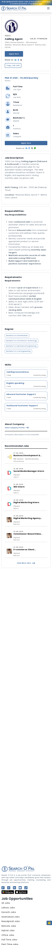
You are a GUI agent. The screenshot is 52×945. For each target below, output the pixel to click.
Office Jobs (7, 935)
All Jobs (5, 903)
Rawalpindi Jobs (10, 921)
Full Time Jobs (9, 939)
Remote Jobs (8, 926)
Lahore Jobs (8, 907)
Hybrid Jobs (8, 930)
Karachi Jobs (8, 912)
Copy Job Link (13, 65)
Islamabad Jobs (10, 916)
